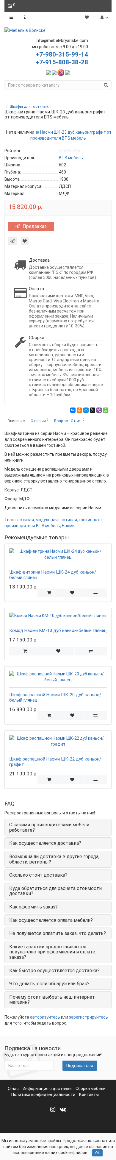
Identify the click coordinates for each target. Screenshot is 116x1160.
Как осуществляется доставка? (45, 843)
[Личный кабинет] (103, 17)
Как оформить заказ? (33, 907)
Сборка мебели (91, 1088)
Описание (16, 421)
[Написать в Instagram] (60, 72)
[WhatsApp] (105, 410)
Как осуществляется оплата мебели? (51, 920)
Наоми (68, 525)
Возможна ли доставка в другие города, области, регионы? (54, 859)
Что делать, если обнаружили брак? (49, 983)
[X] (92, 410)
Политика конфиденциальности (43, 1094)
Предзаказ (35, 226)
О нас (13, 1088)
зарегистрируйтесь (88, 1017)
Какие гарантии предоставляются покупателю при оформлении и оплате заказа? (52, 952)
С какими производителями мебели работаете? (49, 827)
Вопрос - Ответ (69, 420)
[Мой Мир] (86, 410)
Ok (97, 1153)
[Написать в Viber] (54, 72)
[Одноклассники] (79, 410)
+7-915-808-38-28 (62, 62)
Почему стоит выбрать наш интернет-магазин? (53, 999)
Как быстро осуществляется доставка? (54, 970)
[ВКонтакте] (73, 410)
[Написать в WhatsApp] (48, 72)
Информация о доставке (47, 1088)
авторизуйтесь (45, 1017)
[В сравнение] (95, 592)
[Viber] (99, 410)
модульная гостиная (56, 519)
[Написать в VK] (67, 72)
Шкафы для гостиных (29, 106)
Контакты (89, 1094)
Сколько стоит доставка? (38, 875)
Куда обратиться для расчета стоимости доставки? (55, 891)
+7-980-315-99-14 (62, 54)
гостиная (24, 519)
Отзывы (39, 420)
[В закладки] (25, 241)
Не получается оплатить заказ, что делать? (57, 933)
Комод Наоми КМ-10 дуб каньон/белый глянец (58, 630)
